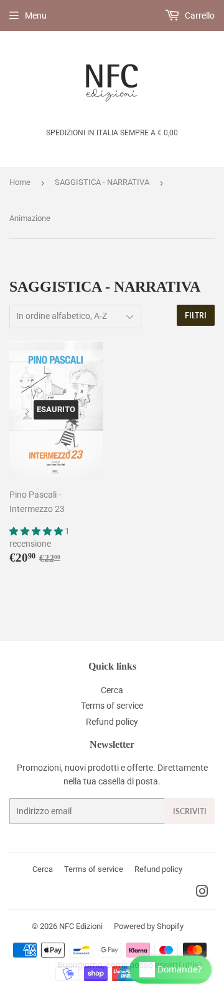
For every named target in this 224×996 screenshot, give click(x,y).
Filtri (196, 315)
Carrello (199, 15)
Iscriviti (190, 811)
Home (19, 182)
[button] (37, 531)
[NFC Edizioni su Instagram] (202, 893)
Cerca (112, 690)
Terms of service (112, 706)
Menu (36, 15)
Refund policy (112, 722)
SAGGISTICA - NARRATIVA (102, 182)
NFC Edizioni (81, 926)
